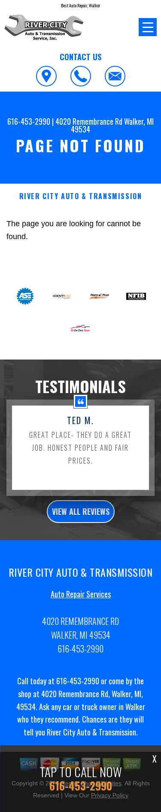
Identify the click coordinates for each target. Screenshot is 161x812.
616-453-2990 (28, 121)
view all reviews (80, 511)
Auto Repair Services (81, 594)
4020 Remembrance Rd (88, 121)
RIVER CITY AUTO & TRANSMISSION (80, 196)
